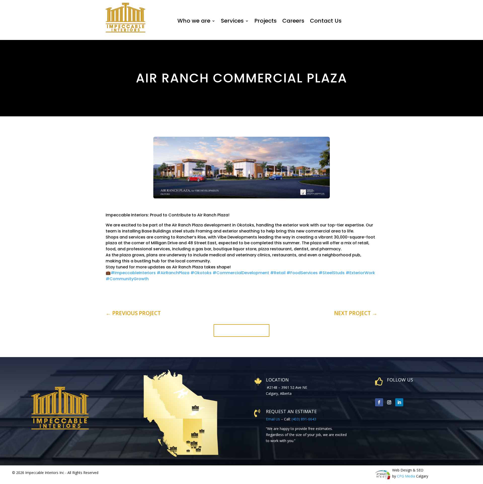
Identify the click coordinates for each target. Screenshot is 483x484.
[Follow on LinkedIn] (399, 402)
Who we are (193, 21)
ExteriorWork (360, 273)
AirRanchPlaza (173, 273)
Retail (278, 273)
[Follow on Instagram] (389, 402)
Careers (293, 21)
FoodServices (302, 273)
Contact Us (326, 21)
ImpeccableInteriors (134, 273)
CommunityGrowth (127, 279)
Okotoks (201, 273)
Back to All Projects (241, 330)
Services (232, 21)
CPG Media (406, 476)
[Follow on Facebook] (379, 402)
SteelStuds (332, 273)
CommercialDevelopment (241, 273)
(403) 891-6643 (304, 419)
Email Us (273, 419)
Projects (265, 21)
